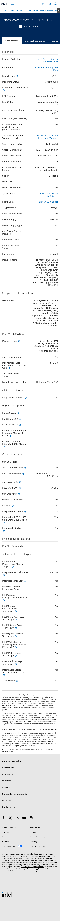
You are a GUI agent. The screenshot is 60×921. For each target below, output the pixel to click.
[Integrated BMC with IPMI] (3, 575)
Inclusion (6, 800)
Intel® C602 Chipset (48, 202)
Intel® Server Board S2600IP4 (48, 194)
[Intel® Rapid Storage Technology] (15, 664)
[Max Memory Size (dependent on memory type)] (9, 368)
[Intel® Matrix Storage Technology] (15, 655)
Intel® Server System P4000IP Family (47, 60)
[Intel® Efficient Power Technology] (15, 628)
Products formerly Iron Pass (46, 69)
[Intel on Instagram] (31, 818)
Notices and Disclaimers (22, 862)
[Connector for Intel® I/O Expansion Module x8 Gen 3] (10, 435)
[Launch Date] (16, 76)
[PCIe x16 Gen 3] (19, 419)
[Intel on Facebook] (3, 818)
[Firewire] (12, 505)
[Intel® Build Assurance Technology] (15, 619)
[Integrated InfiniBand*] (3, 530)
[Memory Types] (19, 341)
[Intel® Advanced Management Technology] (3, 600)
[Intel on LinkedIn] (17, 818)
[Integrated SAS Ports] (25, 511)
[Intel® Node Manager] (25, 581)
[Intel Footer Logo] (7, 894)
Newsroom (7, 774)
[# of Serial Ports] (20, 482)
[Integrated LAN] (19, 488)
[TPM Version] (16, 680)
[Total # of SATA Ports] (25, 468)
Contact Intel (8, 767)
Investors (6, 780)
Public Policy (8, 807)
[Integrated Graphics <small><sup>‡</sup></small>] (25, 397)
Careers (6, 787)
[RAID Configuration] (23, 473)
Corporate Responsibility (14, 794)
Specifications (11, 40)
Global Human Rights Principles (32, 867)
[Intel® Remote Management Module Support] (12, 566)
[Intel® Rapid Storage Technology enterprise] (3, 675)
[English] (49, 4)
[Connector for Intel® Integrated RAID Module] (3, 446)
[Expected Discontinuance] (3, 90)
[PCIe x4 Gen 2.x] (20, 424)
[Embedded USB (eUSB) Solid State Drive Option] (3, 522)
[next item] (58, 10)
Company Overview (12, 761)
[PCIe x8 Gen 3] (18, 413)
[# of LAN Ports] (18, 494)
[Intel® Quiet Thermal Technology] (15, 636)
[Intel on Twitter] (10, 818)
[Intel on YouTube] (24, 818)
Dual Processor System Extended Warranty (46, 137)
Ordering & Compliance (35, 41)
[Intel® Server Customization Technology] (15, 611)
